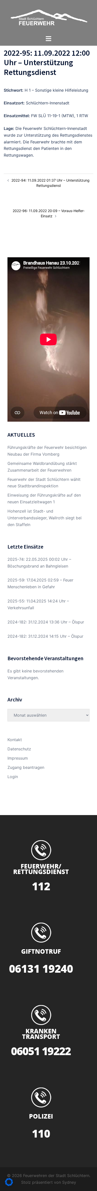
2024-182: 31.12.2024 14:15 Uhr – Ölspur (45, 636)
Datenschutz (19, 748)
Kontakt (14, 739)
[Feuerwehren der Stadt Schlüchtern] (48, 16)
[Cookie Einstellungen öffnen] (9, 1184)
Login (12, 776)
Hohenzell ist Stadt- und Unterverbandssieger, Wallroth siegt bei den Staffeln (44, 518)
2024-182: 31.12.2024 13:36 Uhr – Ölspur (45, 621)
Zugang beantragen (25, 767)
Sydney (69, 1182)
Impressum (17, 758)
